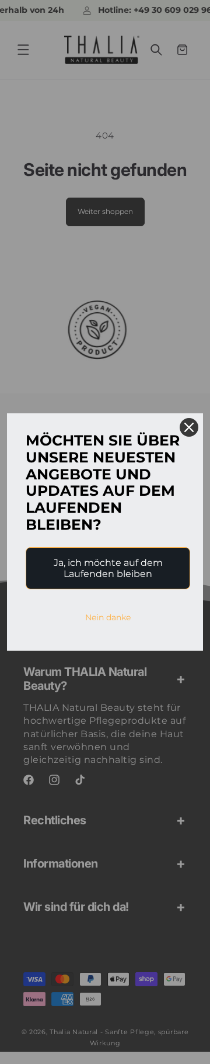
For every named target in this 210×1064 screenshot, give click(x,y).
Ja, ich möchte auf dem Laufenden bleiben (108, 568)
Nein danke (108, 617)
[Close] (189, 427)
